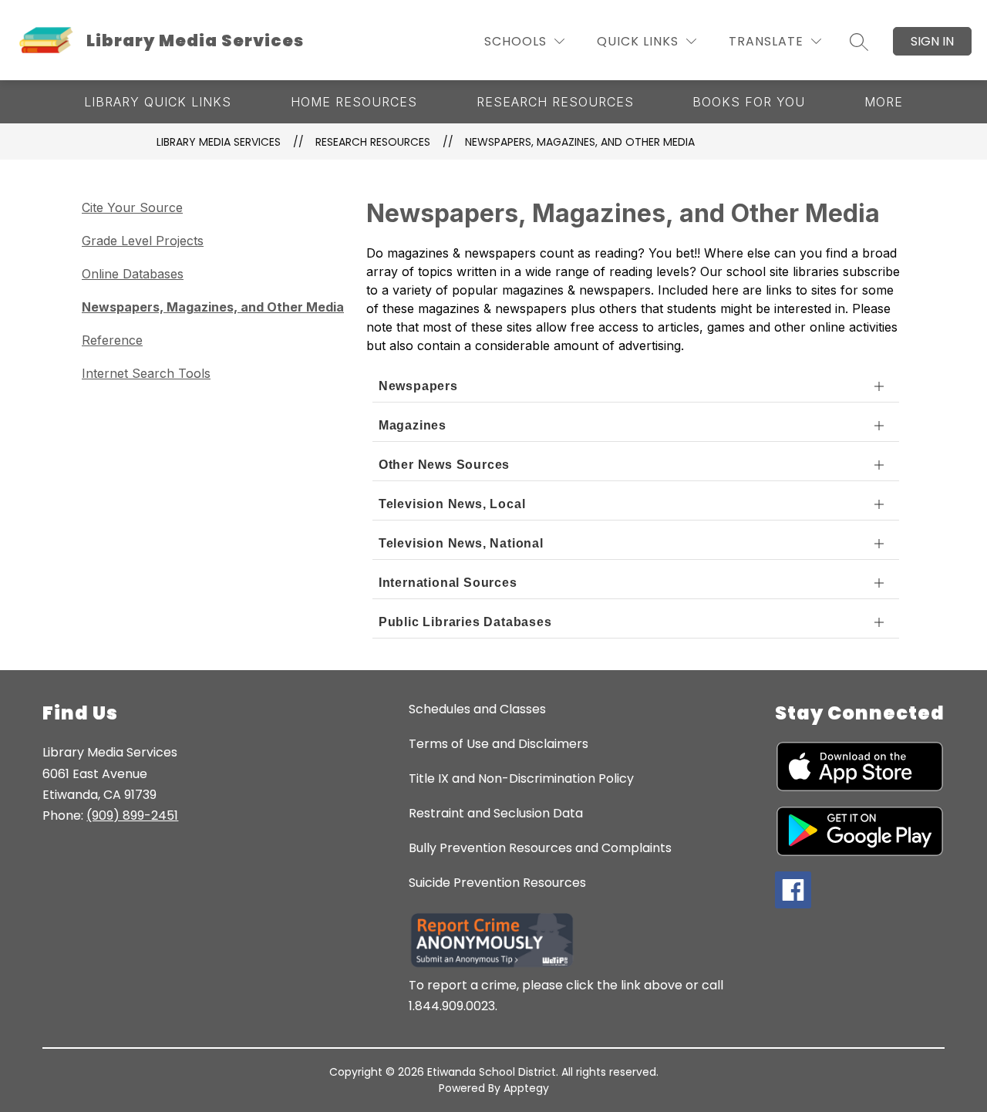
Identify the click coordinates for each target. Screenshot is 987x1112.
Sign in (932, 41)
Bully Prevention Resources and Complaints (540, 848)
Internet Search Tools (146, 373)
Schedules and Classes (477, 709)
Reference (112, 340)
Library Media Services (219, 142)
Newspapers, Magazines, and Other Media (580, 142)
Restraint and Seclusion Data (496, 813)
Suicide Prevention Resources (497, 882)
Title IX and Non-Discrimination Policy (521, 778)
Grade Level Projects (143, 240)
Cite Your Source (132, 207)
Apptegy (526, 1088)
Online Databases (133, 273)
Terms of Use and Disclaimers (498, 744)
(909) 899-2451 (132, 815)
